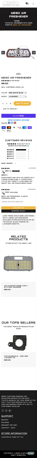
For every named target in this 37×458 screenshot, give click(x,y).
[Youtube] (9, 410)
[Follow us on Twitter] (12, 123)
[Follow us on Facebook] (9, 123)
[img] (5, 168)
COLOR (4, 93)
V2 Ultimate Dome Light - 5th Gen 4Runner (16, 286)
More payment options (18, 120)
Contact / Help (8, 428)
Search (4, 420)
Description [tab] (18, 208)
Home (17, 21)
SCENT (4, 96)
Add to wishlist (10, 109)
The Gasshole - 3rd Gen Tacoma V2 (16, 356)
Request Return (9, 425)
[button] (5, 80)
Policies (5, 422)
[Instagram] (6, 410)
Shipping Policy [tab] (19, 211)
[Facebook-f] (2, 410)
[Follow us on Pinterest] (15, 123)
